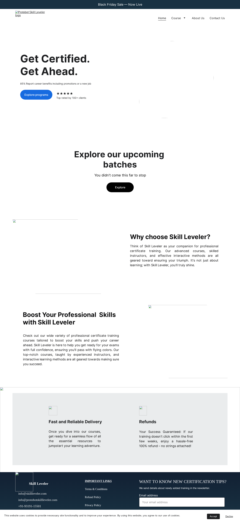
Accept (213, 516)
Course (176, 18)
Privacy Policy (93, 505)
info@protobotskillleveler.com (37, 500)
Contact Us (217, 18)
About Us (198, 18)
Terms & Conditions (96, 489)
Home (162, 18)
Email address (148, 495)
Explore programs (36, 94)
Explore (120, 187)
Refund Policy (93, 497)
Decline (229, 516)
